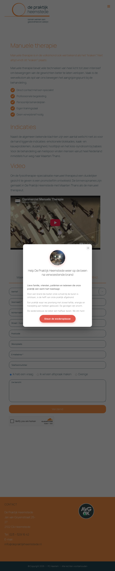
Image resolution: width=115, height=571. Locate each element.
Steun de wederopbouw (57, 318)
